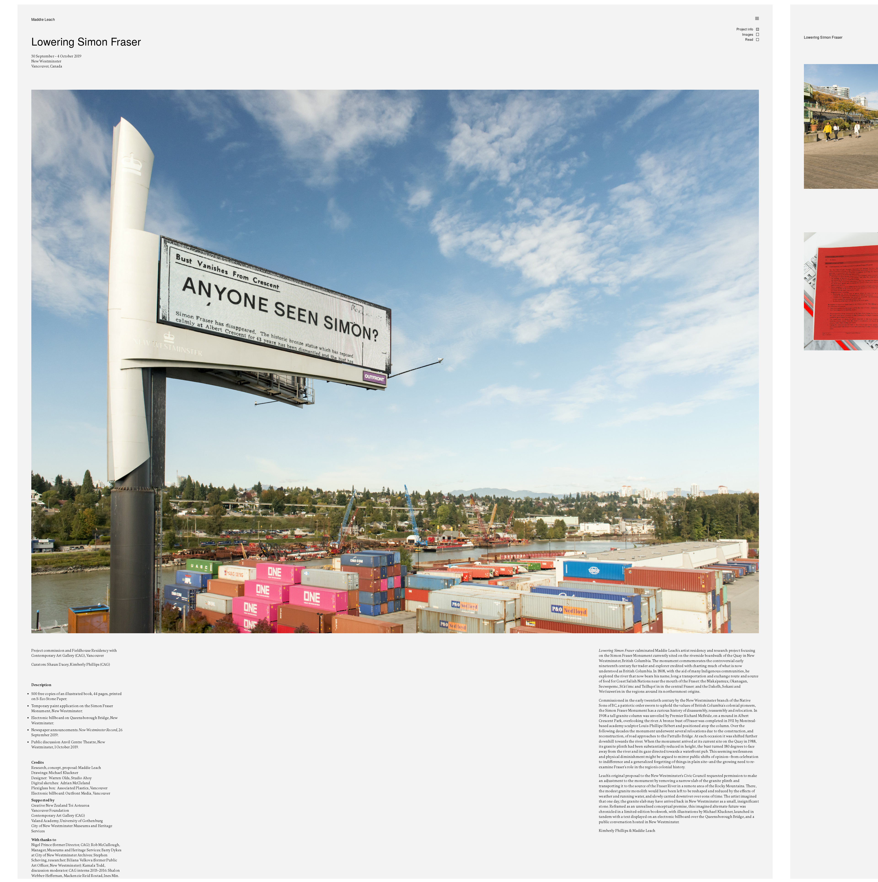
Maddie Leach (43, 19)
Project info (745, 29)
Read (749, 39)
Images (748, 34)
